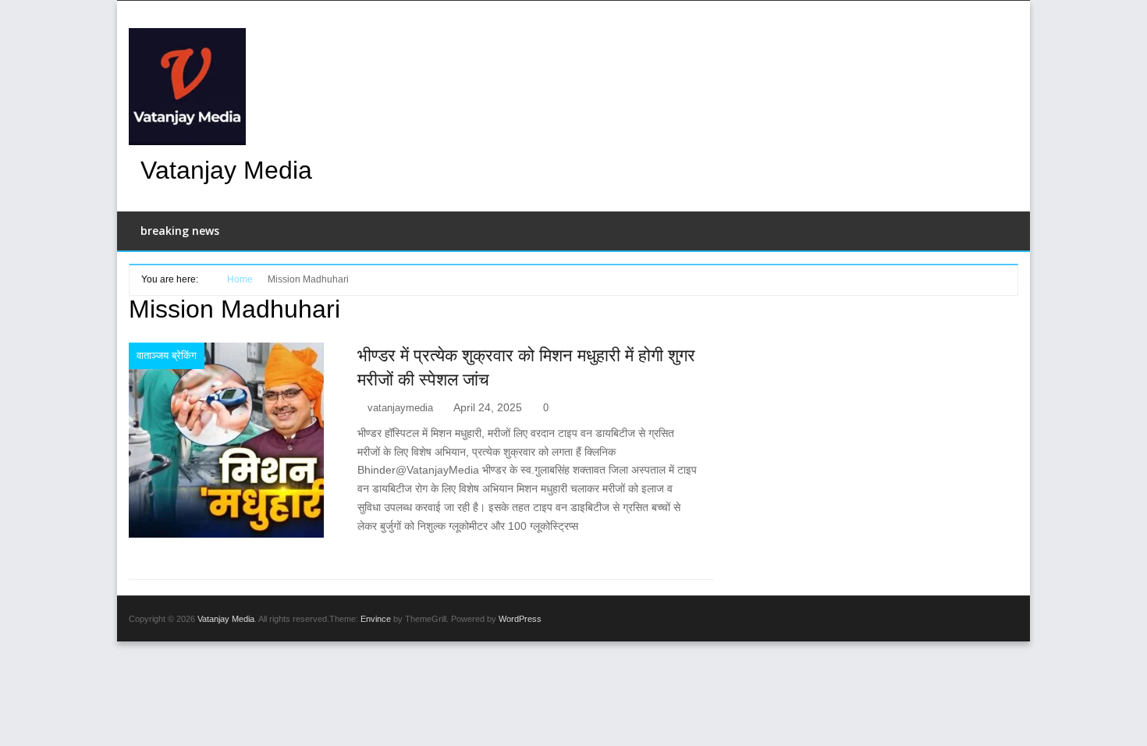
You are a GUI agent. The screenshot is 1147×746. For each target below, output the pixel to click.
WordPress (520, 618)
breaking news (179, 230)
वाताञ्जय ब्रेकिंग (167, 355)
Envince (375, 618)
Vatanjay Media (226, 170)
